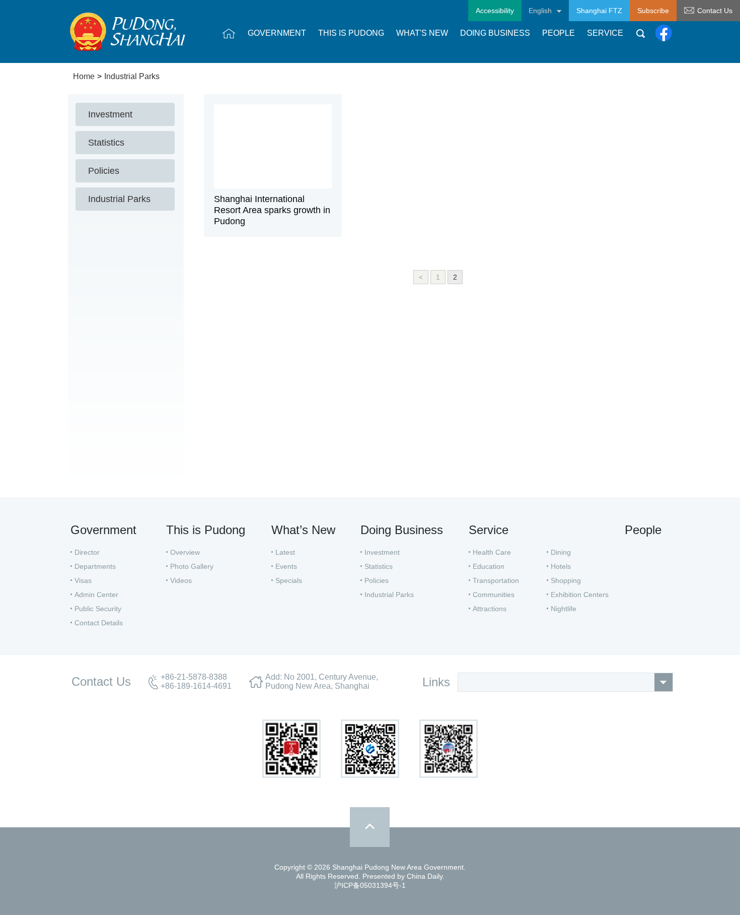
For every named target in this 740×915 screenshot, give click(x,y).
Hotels (561, 566)
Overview (185, 552)
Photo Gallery (191, 566)
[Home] (229, 33)
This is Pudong (205, 530)
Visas (83, 580)
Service (488, 530)
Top (370, 827)
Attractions (489, 609)
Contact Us (714, 11)
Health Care (492, 552)
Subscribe (653, 11)
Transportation (496, 580)
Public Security (98, 609)
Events (286, 566)
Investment (382, 552)
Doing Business (401, 530)
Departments (95, 566)
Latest (285, 552)
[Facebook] (663, 33)
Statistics (378, 566)
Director (87, 552)
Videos (181, 580)
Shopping (566, 580)
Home (84, 76)
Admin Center (96, 595)
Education (488, 566)
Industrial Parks (132, 76)
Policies (376, 580)
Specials (288, 580)
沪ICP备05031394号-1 (370, 885)
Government (103, 530)
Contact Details (99, 623)
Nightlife (563, 609)
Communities (493, 595)
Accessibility (495, 11)
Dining (561, 552)
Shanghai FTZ (599, 11)
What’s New (303, 530)
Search (640, 33)
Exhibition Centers (580, 595)
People (643, 530)
